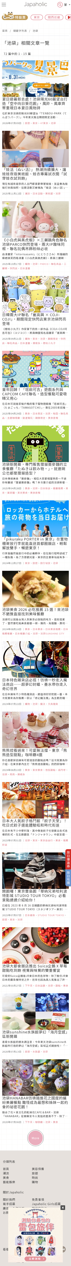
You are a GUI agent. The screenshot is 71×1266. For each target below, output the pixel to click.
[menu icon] (4, 4)
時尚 (35, 1177)
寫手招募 (9, 1204)
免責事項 (38, 1199)
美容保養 (38, 1169)
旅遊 (35, 1173)
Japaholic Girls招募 (46, 1204)
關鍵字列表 (20, 30)
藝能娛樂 (9, 1182)
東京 (37, 17)
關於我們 (9, 1199)
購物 (35, 1182)
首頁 (5, 30)
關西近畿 (54, 17)
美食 (6, 1177)
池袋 (35, 30)
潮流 (6, 1173)
